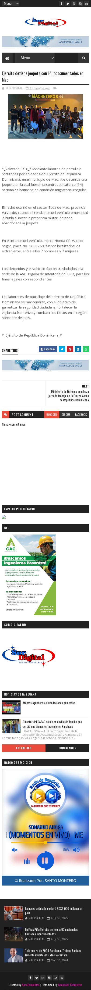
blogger (51, 414)
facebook (81, 414)
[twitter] (67, 3)
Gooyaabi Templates (70, 985)
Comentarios (67, 748)
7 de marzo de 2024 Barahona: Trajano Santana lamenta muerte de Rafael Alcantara (53, 953)
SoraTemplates (31, 985)
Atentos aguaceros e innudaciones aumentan (49, 702)
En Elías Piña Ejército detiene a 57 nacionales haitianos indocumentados (51, 931)
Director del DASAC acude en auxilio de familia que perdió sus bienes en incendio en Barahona (52, 724)
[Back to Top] (61, 977)
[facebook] (61, 3)
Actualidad (23, 748)
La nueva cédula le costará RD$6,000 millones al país (53, 910)
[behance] (86, 3)
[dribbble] (74, 3)
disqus (66, 414)
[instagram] (80, 3)
